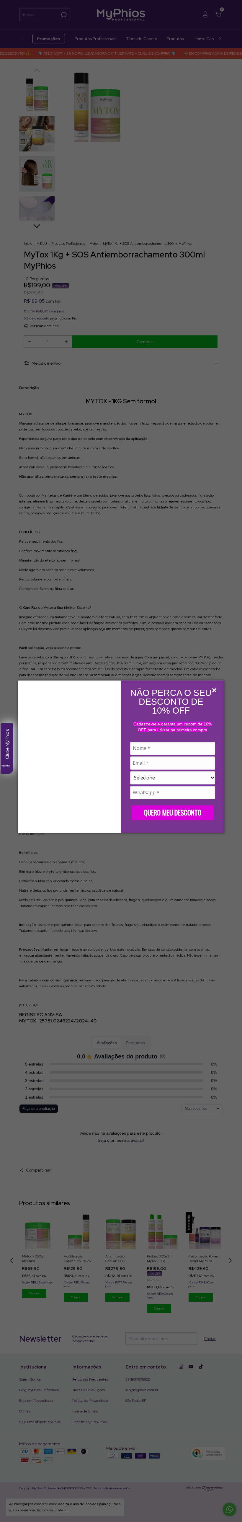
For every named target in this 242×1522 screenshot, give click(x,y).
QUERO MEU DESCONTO (172, 813)
